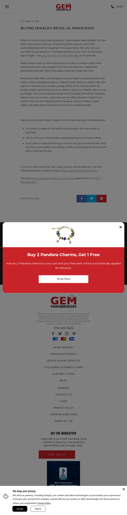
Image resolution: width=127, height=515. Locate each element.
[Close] (123, 489)
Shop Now (63, 279)
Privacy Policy (44, 503)
